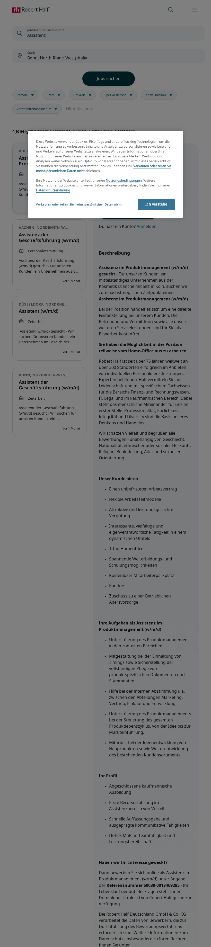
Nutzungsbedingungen (124, 180)
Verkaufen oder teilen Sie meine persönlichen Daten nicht (79, 204)
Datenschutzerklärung (53, 190)
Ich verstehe (156, 204)
